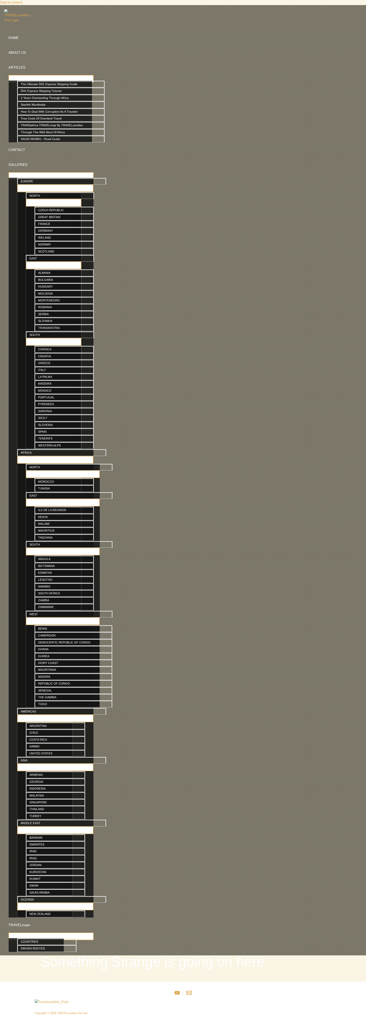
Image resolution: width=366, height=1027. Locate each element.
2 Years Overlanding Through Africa (45, 98)
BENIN (42, 628)
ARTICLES (16, 67)
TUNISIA (44, 488)
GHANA (43, 649)
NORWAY (44, 244)
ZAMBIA (43, 600)
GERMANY (45, 230)
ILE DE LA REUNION (52, 510)
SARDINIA (45, 411)
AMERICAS (28, 711)
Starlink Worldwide (33, 104)
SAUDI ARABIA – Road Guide (40, 139)
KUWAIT (35, 878)
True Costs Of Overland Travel (41, 118)
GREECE (44, 363)
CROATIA (44, 356)
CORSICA (44, 349)
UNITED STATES (40, 753)
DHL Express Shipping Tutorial (41, 91)
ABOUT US (17, 52)
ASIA (24, 760)
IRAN (32, 851)
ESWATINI (45, 572)
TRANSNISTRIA (49, 328)
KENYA (43, 517)
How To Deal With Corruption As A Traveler (49, 111)
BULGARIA (45, 279)
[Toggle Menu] (51, 79)
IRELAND (44, 237)
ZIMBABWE (46, 607)
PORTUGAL (46, 397)
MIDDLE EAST (30, 823)
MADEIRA (44, 383)
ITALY (42, 370)
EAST (33, 258)
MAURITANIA (47, 669)
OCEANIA (27, 899)
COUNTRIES (29, 941)
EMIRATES (36, 844)
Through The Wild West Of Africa (43, 132)
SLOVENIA (45, 425)
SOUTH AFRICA (49, 593)
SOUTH (34, 335)
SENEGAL (45, 690)
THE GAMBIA (47, 697)
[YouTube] (177, 994)
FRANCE (44, 224)
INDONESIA (37, 788)
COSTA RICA (38, 739)
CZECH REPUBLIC (51, 210)
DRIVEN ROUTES (33, 948)
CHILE (33, 732)
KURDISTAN (37, 872)
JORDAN (35, 865)
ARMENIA (36, 774)
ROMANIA (45, 307)
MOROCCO (46, 481)
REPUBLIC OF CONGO (54, 683)
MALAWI (44, 523)
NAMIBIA (44, 586)
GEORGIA (36, 781)
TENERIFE (45, 438)
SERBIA (43, 314)
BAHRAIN (35, 837)
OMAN (33, 885)
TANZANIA (45, 537)
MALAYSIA (36, 795)
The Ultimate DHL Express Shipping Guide (49, 84)
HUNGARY (45, 286)
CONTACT (16, 150)
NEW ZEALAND (40, 914)
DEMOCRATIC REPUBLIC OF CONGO (64, 642)
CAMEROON (46, 635)
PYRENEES (46, 404)
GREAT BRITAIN (49, 217)
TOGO (42, 704)
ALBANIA (44, 272)
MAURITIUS (46, 530)
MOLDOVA (45, 293)
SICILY (42, 418)
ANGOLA (44, 559)
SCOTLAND (46, 251)
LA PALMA (45, 376)
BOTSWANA (46, 566)
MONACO (44, 390)
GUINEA (43, 656)
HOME (13, 38)
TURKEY (35, 816)
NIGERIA (44, 676)
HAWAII (34, 746)
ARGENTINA (38, 726)
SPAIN (42, 431)
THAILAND (36, 809)
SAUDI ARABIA (39, 892)
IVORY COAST (48, 663)
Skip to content (11, 2)
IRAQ (33, 858)
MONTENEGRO (49, 300)
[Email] (189, 994)
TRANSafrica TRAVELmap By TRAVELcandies (52, 125)
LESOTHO (45, 579)
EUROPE (27, 181)
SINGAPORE (38, 802)
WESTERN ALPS (49, 445)
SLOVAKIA (45, 321)
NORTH (34, 195)
